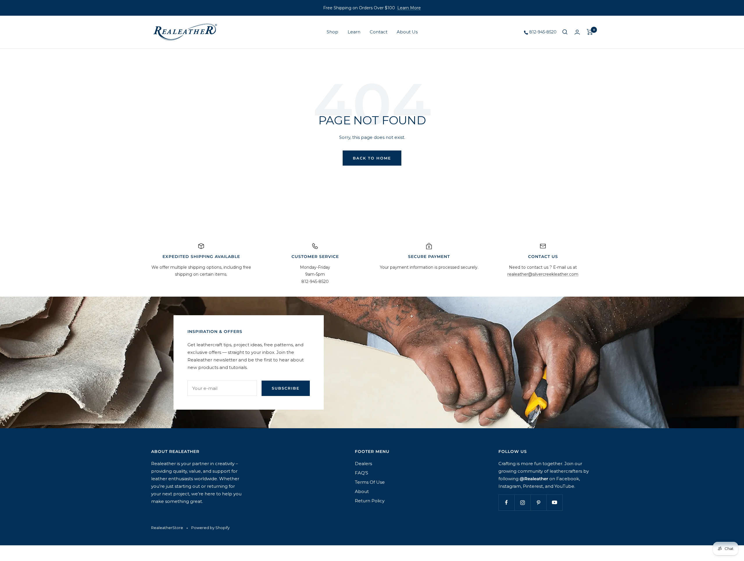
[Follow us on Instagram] (522, 502)
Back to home (372, 158)
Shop (332, 32)
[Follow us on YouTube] (554, 502)
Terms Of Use (370, 482)
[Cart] (590, 32)
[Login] (577, 32)
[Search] (565, 32)
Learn (354, 32)
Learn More (409, 7)
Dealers (363, 463)
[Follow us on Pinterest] (538, 502)
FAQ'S (361, 473)
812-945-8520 (542, 32)
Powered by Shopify (210, 527)
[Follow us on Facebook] (506, 502)
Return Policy (369, 500)
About (362, 491)
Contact (378, 32)
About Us (407, 32)
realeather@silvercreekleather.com (542, 274)
